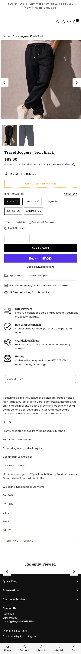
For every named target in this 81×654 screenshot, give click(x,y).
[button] (77, 82)
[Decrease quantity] (9, 238)
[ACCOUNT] (63, 22)
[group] (40, 79)
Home (6, 36)
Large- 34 (52, 201)
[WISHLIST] (69, 22)
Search (42, 650)
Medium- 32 (31, 201)
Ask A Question (16, 228)
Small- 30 (12, 201)
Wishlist (58, 650)
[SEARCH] (58, 22)
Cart (74, 650)
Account (24, 650)
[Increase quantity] (25, 238)
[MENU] (4, 22)
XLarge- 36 (13, 211)
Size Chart (70, 194)
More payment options (40, 267)
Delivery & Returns (42, 222)
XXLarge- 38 (33, 211)
